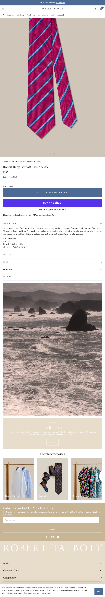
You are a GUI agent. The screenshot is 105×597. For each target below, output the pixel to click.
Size (8, 186)
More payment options (52, 210)
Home (5, 162)
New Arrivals (8, 15)
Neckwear (31, 15)
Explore (52, 442)
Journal (60, 15)
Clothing (20, 15)
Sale (52, 15)
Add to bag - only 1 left (52, 192)
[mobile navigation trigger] (3, 9)
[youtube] (58, 537)
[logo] (52, 548)
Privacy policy (45, 593)
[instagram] (52, 537)
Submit (52, 529)
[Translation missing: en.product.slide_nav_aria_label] (50, 154)
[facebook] (46, 537)
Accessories (43, 15)
